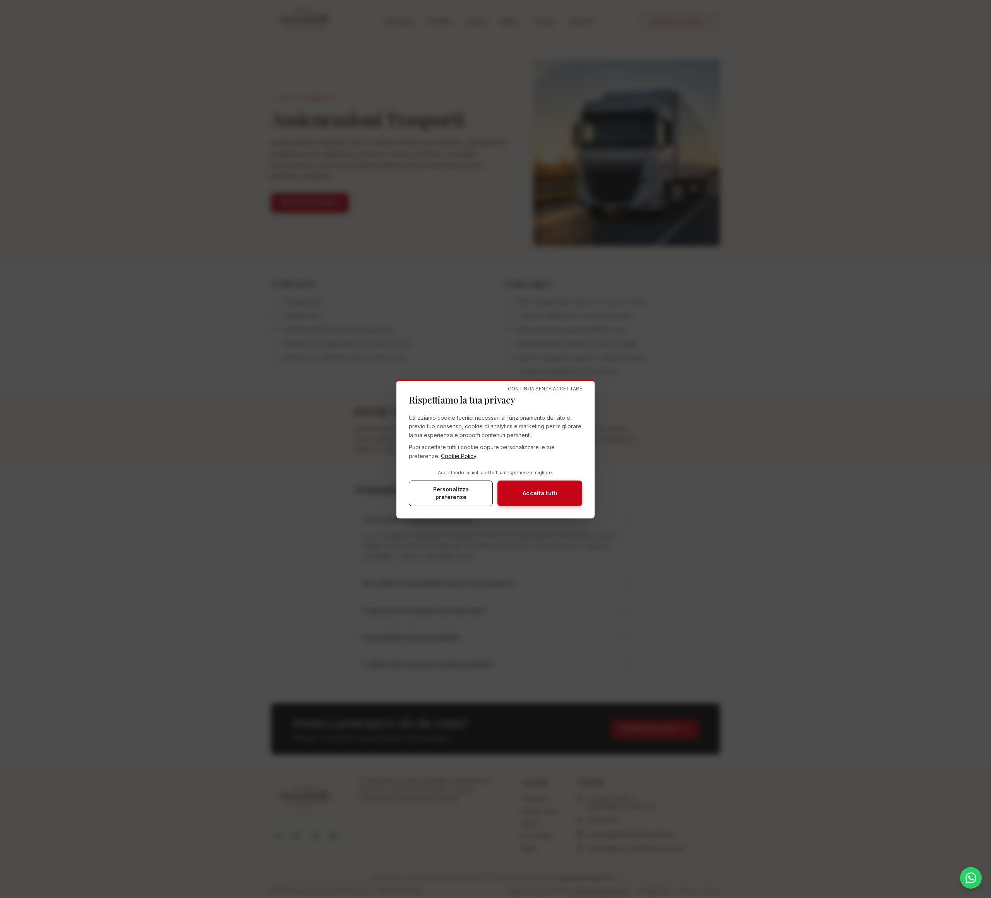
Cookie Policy (458, 456)
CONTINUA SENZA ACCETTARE (545, 389)
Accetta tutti (540, 493)
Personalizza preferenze (451, 493)
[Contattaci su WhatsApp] (971, 878)
